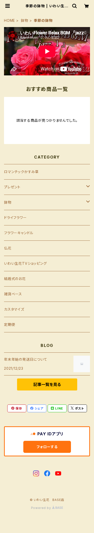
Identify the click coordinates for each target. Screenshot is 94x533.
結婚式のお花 (15, 279)
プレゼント (12, 187)
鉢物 (24, 20)
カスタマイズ (14, 309)
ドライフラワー (15, 217)
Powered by (41, 508)
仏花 (8, 248)
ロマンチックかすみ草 (21, 172)
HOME (9, 20)
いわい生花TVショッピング (25, 263)
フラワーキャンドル (18, 233)
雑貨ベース (13, 294)
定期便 (9, 324)
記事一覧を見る (47, 384)
